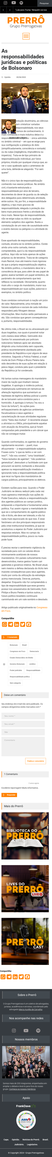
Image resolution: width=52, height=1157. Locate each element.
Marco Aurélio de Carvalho (30, 1009)
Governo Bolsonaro (17, 664)
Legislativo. (32, 1144)
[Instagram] (14, 1030)
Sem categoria (15, 683)
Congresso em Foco (17, 651)
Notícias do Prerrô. (31, 1139)
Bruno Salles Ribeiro (18, 138)
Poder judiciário (16, 670)
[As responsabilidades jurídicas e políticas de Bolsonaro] (25, 98)
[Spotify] (38, 1030)
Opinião (7, 77)
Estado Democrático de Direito (21, 658)
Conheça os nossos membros (22, 1089)
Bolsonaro (14, 645)
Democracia (34, 651)
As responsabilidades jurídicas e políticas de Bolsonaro (24, 59)
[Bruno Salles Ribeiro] (8, 126)
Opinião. (16, 1139)
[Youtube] (26, 1030)
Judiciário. (19, 1144)
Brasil (24, 645)
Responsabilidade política (20, 677)
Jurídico (32, 664)
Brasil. (46, 1139)
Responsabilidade (33, 670)
